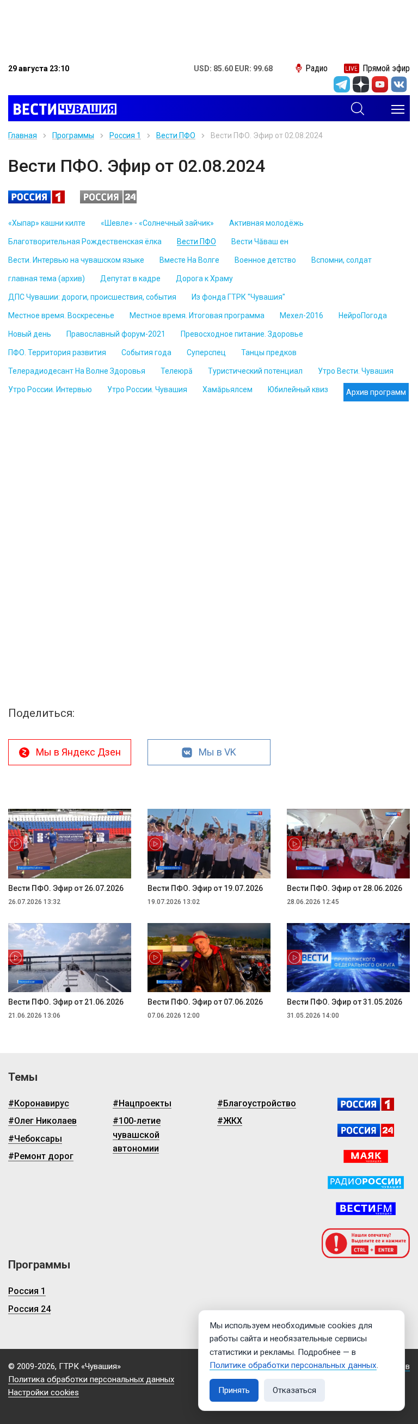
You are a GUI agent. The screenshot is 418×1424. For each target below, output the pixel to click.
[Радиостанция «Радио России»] (366, 1182)
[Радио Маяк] (365, 1156)
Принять (234, 1390)
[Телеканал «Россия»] (365, 1104)
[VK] (399, 84)
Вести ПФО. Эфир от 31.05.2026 (344, 1002)
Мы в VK (217, 752)
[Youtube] (380, 84)
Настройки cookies (43, 1392)
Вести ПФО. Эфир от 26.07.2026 (66, 888)
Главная (22, 135)
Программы (73, 135)
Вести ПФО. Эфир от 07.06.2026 (205, 1002)
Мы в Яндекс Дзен (78, 752)
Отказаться (294, 1390)
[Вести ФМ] (366, 1208)
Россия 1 (125, 135)
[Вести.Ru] (365, 1130)
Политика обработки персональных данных (91, 1379)
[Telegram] (342, 84)
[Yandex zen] (361, 84)
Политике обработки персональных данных (293, 1365)
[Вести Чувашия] (62, 109)
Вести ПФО (175, 135)
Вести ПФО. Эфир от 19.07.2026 (205, 888)
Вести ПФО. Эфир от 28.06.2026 (344, 888)
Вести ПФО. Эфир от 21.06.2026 (66, 1002)
